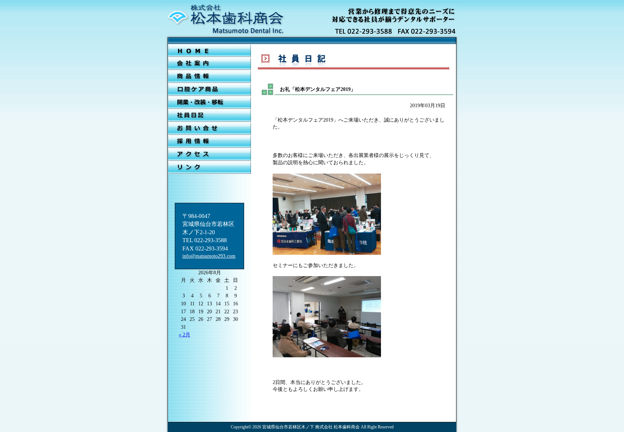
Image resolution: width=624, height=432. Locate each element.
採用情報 (209, 141)
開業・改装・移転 (209, 102)
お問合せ (209, 128)
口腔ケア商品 (209, 89)
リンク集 (209, 167)
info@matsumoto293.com (208, 256)
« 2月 (184, 334)
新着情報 (209, 76)
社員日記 (209, 115)
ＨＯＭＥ (209, 50)
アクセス (209, 154)
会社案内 (209, 63)
